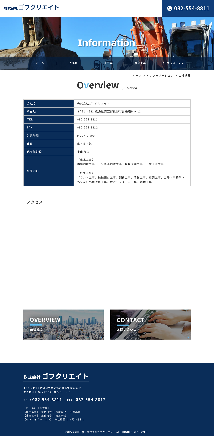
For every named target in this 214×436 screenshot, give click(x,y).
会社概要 (60, 419)
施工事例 (61, 416)
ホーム (40, 63)
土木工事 (106, 63)
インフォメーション (174, 63)
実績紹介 (61, 412)
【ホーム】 (30, 408)
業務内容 (46, 412)
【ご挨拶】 (43, 408)
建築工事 (140, 63)
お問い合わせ (77, 419)
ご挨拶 (73, 63)
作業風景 (75, 412)
